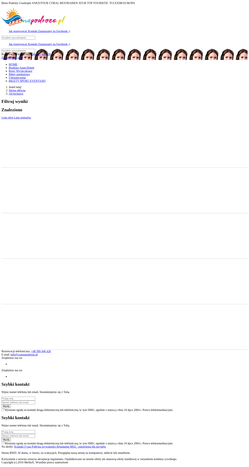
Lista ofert (7, 117)
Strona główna (17, 90)
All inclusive (16, 93)
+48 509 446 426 (41, 54)
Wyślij (6, 406)
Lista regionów (22, 117)
